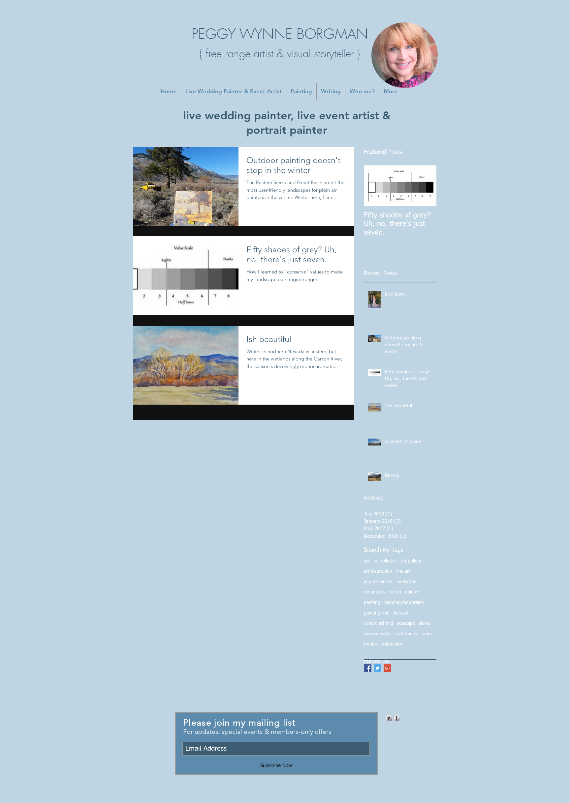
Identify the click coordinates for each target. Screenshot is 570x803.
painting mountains (404, 602)
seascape (406, 623)
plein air (400, 613)
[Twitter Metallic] (389, 718)
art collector (385, 561)
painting (372, 602)
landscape (406, 582)
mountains (374, 592)
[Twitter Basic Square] (377, 668)
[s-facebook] (396, 718)
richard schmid (378, 623)
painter (412, 592)
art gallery (411, 561)
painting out (376, 613)
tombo (370, 644)
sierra (424, 623)
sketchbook (406, 634)
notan (395, 592)
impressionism (378, 582)
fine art (403, 571)
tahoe (427, 634)
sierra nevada (377, 634)
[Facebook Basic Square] (367, 668)
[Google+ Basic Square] (387, 668)
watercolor (391, 644)
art (366, 561)
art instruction (378, 571)
